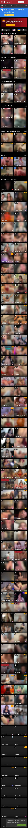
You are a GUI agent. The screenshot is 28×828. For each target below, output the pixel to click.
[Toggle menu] (1, 2)
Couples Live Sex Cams (8, 81)
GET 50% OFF (10, 25)
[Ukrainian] (19, 30)
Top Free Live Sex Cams (8, 57)
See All (25, 33)
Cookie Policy (16, 822)
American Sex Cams (10, 33)
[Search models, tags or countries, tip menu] (26, 6)
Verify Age (9, 15)
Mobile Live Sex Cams (7, 106)
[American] (14, 30)
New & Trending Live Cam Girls (10, 131)
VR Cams (4, 155)
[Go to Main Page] (8, 2)
